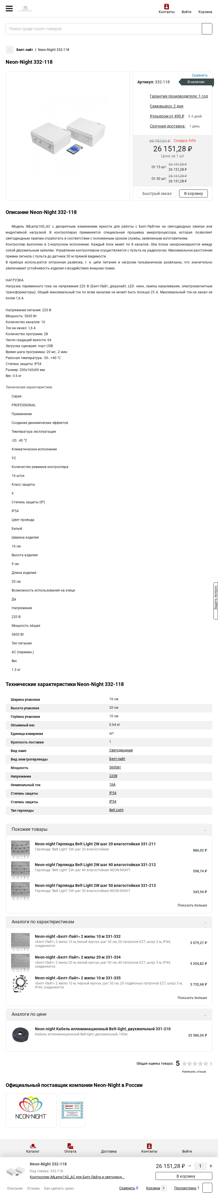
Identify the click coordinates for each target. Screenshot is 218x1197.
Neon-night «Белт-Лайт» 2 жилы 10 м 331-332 (78, 936)
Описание (15, 1188)
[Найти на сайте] (207, 28)
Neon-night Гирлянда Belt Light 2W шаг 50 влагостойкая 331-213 (95, 885)
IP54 (112, 793)
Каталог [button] (32, 1151)
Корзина (205, 12)
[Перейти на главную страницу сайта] (42, 8)
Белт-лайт (24, 50)
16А (112, 784)
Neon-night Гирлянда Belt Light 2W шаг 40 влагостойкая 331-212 (95, 864)
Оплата (70, 1151)
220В (113, 776)
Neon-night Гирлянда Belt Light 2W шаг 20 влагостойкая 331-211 (95, 844)
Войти (186, 12)
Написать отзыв (194, 1072)
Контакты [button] (167, 12)
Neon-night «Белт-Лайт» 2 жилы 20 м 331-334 (78, 957)
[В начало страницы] (207, 1188)
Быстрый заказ (156, 193)
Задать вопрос (216, 598)
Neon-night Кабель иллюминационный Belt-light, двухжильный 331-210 (103, 1029)
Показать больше (192, 905)
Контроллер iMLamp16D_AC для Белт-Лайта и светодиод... (77, 1177)
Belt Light (116, 810)
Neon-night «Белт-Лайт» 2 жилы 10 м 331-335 (78, 978)
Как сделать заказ (59, 1188)
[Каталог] (9, 8)
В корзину (193, 193)
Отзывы (33, 1188)
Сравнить (127, 1188)
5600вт (115, 767)
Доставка (109, 1151)
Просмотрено (185, 1188)
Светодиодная (121, 750)
